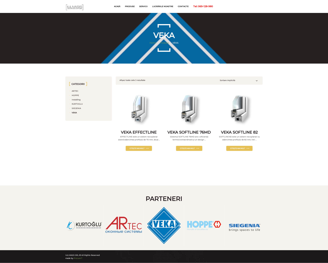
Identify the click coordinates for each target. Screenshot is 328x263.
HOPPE (75, 95)
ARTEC (75, 91)
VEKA (74, 113)
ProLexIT (78, 258)
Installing (76, 100)
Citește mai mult (137, 148)
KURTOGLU (77, 104)
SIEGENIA (76, 108)
